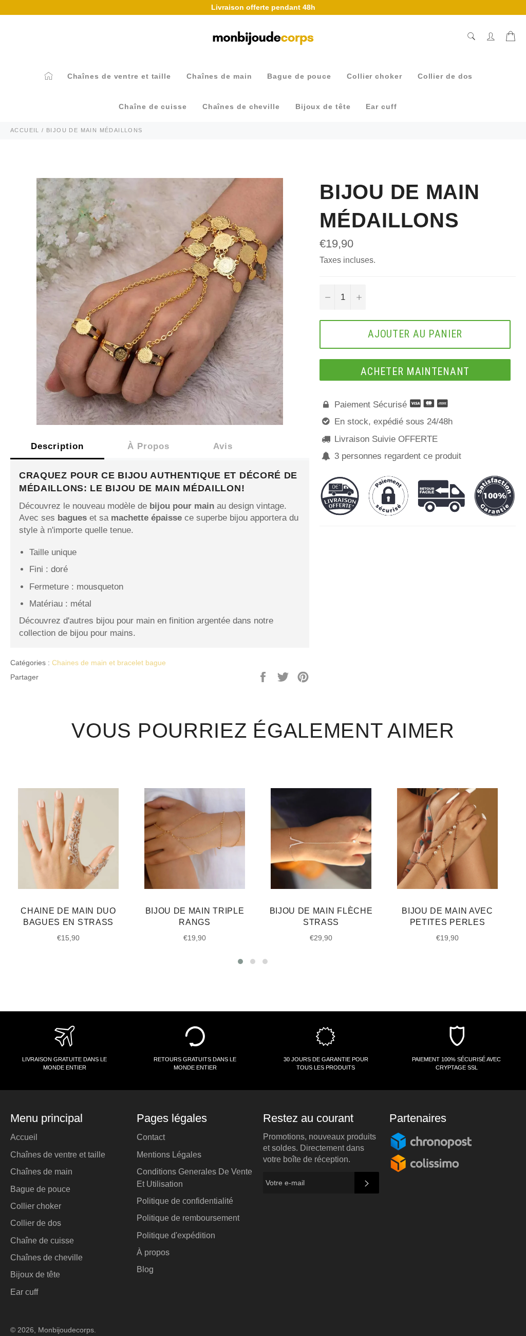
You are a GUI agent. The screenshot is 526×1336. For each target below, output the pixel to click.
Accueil (23, 1137)
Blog (145, 1269)
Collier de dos (445, 76)
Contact (151, 1137)
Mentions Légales (169, 1154)
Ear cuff (381, 106)
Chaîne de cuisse (152, 106)
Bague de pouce (299, 76)
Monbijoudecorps (66, 1330)
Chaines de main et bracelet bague (109, 662)
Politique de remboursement (188, 1218)
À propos (153, 1252)
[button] (240, 961)
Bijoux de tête (323, 106)
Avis (223, 446)
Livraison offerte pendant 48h (263, 7)
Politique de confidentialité (185, 1201)
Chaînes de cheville (241, 106)
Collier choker (374, 76)
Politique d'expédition (176, 1235)
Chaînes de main (219, 76)
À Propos (148, 446)
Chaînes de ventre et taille (119, 76)
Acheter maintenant (415, 371)
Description (57, 446)
